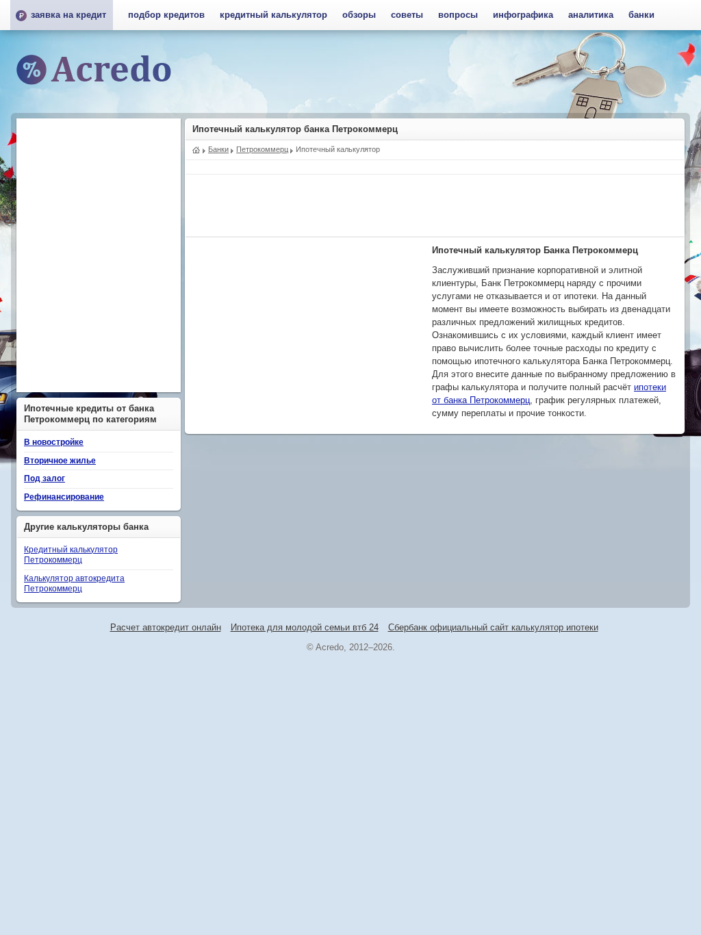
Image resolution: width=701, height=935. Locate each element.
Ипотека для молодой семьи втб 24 (305, 627)
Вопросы (458, 15)
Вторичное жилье (60, 460)
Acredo (196, 148)
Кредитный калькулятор (273, 15)
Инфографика (523, 15)
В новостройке (54, 442)
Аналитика (590, 15)
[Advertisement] (435, 205)
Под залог (44, 478)
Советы (407, 15)
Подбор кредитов (166, 15)
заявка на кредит (68, 15)
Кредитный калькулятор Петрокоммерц (71, 555)
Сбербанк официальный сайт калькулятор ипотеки (493, 627)
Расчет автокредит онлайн (165, 627)
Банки (641, 15)
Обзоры (359, 15)
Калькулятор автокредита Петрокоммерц (74, 584)
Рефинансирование (64, 497)
